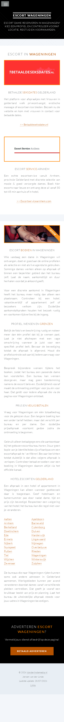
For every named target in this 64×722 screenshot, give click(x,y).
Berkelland (10, 527)
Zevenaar (9, 563)
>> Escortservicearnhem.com (34, 201)
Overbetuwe (39, 547)
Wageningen (39, 555)
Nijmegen (37, 543)
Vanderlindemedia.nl (37, 672)
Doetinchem (11, 531)
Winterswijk (39, 559)
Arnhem (9, 523)
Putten (8, 551)
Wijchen (9, 559)
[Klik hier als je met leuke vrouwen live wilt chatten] (32, 234)
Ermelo (8, 539)
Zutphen (37, 563)
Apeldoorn (38, 519)
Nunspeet (10, 547)
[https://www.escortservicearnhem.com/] (32, 149)
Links (33, 685)
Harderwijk (38, 535)
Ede (6, 535)
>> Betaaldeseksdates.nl (34, 124)
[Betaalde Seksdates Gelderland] (32, 72)
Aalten (8, 519)
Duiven (36, 531)
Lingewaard (38, 539)
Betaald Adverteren (32, 651)
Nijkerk (8, 543)
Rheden (36, 551)
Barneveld (38, 523)
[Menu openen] (5, 4)
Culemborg (38, 527)
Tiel (6, 555)
